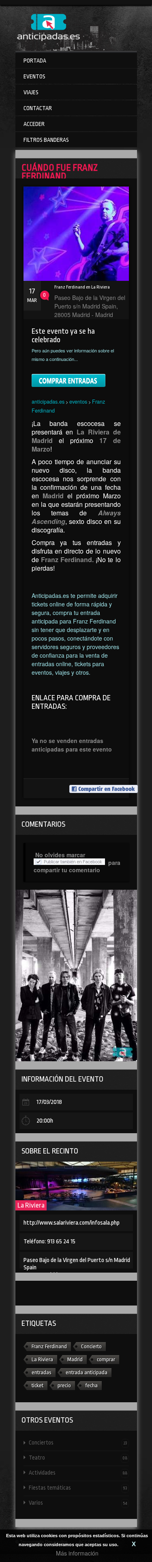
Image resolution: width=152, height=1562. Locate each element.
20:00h (44, 1120)
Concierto (91, 1346)
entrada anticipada (86, 1372)
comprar (106, 1359)
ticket (37, 1385)
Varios (78, 1502)
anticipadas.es (48, 401)
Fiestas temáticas (78, 1487)
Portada (35, 60)
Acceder (34, 124)
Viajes (31, 92)
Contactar (38, 108)
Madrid (75, 1359)
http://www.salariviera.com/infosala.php (72, 1222)
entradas (41, 1372)
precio (64, 1385)
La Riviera (31, 1205)
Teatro (78, 1457)
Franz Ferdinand (49, 1346)
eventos (78, 401)
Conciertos (78, 1442)
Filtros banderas (46, 140)
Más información (77, 1553)
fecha (91, 1385)
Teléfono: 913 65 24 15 (49, 1241)
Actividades (78, 1472)
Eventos (34, 76)
